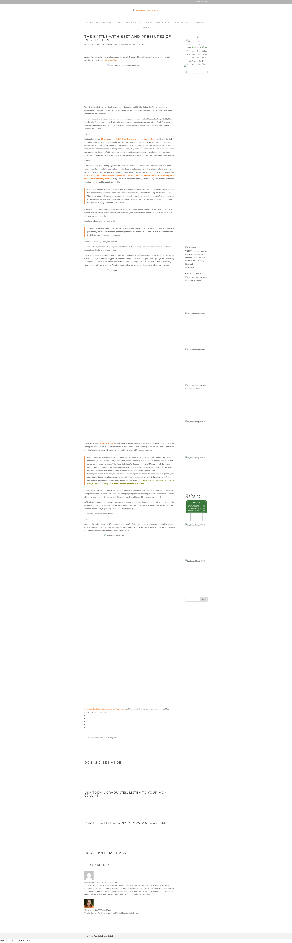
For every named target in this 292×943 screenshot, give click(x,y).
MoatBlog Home (104, 23)
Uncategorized (130, 44)
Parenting (200, 23)
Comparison (104, 44)
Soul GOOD (131, 23)
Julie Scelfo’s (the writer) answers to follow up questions (133, 139)
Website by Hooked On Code (103, 936)
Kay (87, 44)
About (146, 28)
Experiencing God (163, 23)
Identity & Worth (183, 23)
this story (104, 139)
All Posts (119, 23)
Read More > (190, 267)
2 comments (141, 44)
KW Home (89, 23)
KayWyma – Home (202, 2)
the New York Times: (110, 60)
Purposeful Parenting (117, 44)
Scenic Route (145, 23)
